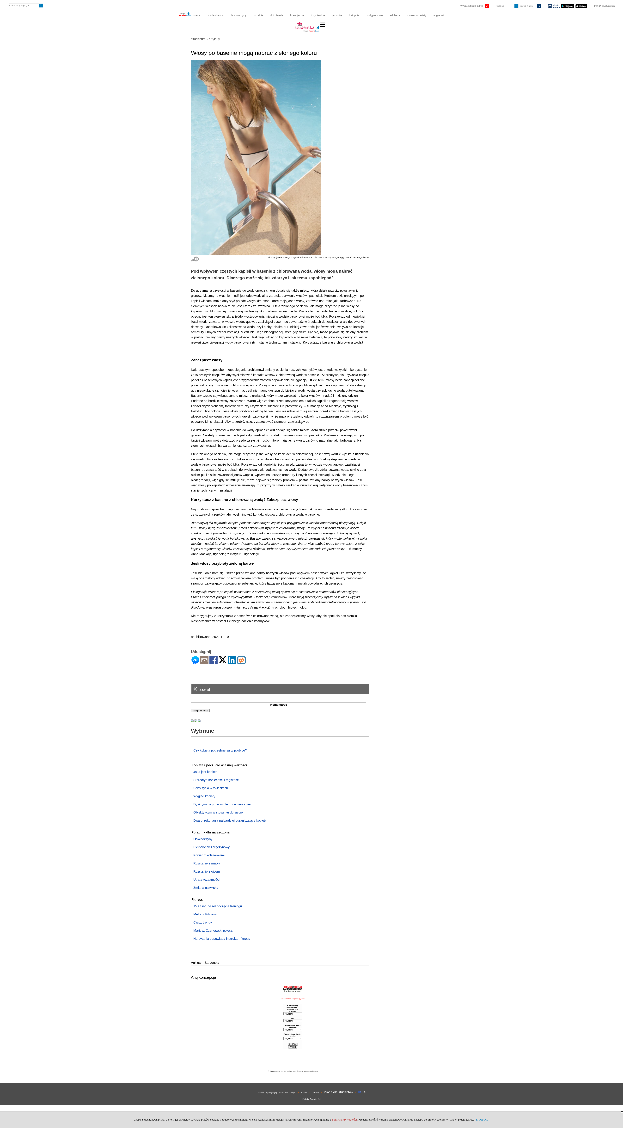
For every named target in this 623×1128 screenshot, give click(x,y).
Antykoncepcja (203, 977)
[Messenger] (195, 663)
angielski (438, 15)
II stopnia (354, 15)
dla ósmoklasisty (416, 15)
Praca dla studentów (338, 1092)
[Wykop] (241, 663)
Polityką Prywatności (344, 1119)
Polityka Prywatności (311, 1099)
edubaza (395, 15)
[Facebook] (213, 663)
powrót (201, 688)
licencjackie (297, 15)
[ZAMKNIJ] (482, 1119)
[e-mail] (204, 663)
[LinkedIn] (232, 663)
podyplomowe (374, 15)
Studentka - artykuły (205, 39)
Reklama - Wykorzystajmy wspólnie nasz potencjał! (276, 1093)
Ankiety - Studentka (205, 962)
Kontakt (304, 1093)
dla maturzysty (238, 15)
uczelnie (258, 15)
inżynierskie (318, 15)
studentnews (215, 15)
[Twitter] (223, 662)
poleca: (196, 15)
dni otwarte (276, 15)
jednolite (337, 15)
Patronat (315, 1093)
